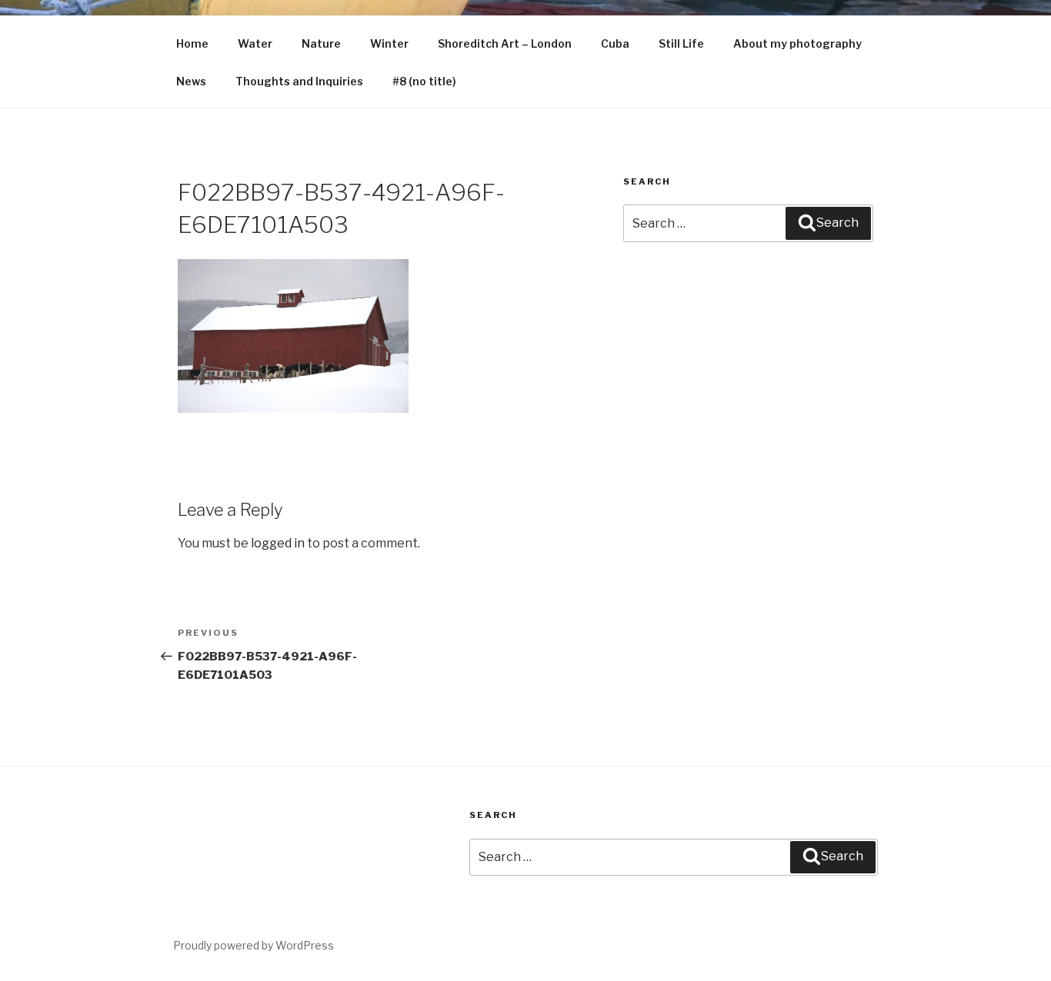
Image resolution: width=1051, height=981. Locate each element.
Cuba (615, 43)
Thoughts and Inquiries (299, 81)
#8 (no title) (424, 81)
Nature (321, 43)
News (191, 81)
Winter (389, 43)
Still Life (681, 43)
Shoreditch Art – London (505, 43)
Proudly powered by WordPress (253, 945)
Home (192, 43)
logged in (278, 543)
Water (255, 43)
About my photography (797, 43)
